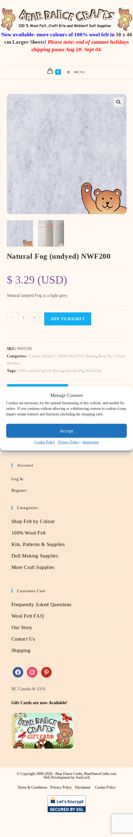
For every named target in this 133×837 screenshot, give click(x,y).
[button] (118, 102)
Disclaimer (83, 787)
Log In (17, 479)
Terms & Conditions (32, 787)
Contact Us (23, 639)
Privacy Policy (68, 442)
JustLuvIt (83, 777)
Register (19, 490)
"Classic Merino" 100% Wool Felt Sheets (62, 356)
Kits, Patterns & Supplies (38, 544)
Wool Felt (93, 370)
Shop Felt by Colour (33, 521)
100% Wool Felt (28, 532)
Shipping (21, 650)
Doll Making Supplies (34, 555)
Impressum (91, 442)
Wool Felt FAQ (27, 616)
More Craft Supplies (32, 567)
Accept (66, 430)
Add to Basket (67, 319)
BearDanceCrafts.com (100, 774)
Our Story (21, 627)
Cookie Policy (44, 442)
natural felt (74, 370)
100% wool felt (30, 370)
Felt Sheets (54, 370)
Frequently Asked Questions (41, 604)
